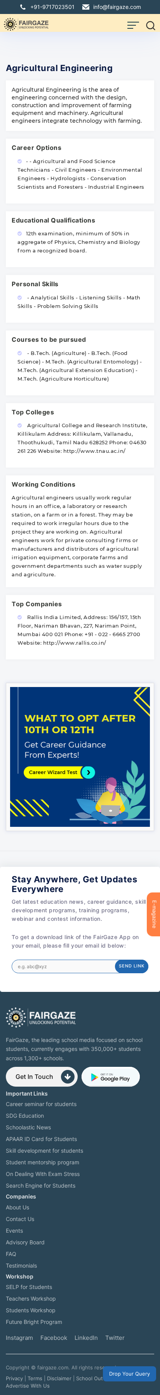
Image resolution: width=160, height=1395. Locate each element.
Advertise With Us (28, 1386)
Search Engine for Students (40, 1185)
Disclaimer (59, 1378)
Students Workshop (31, 1310)
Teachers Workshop (31, 1298)
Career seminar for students (41, 1104)
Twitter (115, 1337)
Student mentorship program (42, 1162)
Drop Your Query (129, 1374)
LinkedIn (86, 1337)
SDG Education (25, 1115)
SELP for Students (29, 1287)
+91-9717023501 (52, 6)
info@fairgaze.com (117, 6)
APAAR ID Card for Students (41, 1139)
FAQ (11, 1254)
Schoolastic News (28, 1127)
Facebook (53, 1337)
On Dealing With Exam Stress (43, 1174)
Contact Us (20, 1219)
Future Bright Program (34, 1321)
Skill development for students (44, 1150)
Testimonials (21, 1265)
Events (14, 1230)
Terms (35, 1378)
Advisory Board (25, 1242)
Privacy (14, 1378)
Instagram (19, 1337)
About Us (17, 1207)
